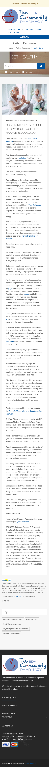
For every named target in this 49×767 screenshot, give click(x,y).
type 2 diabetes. (23, 521)
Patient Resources (23, 48)
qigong (26, 294)
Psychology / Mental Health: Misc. (15, 628)
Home (10, 48)
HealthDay (18, 596)
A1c (7, 319)
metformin (10, 341)
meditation (21, 158)
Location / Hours (8, 713)
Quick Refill (28, 29)
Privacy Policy (7, 717)
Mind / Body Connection (12, 624)
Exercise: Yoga (31, 619)
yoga (10, 288)
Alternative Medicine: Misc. (13, 619)
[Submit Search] (41, 66)
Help (19, 29)
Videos (29, 72)
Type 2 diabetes (35, 205)
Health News (14, 72)
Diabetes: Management (11, 633)
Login (16, 32)
